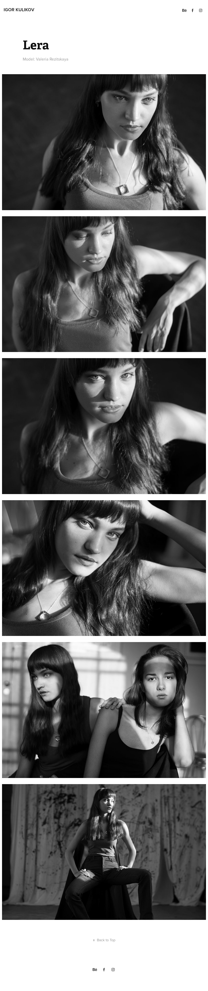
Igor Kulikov (19, 9)
